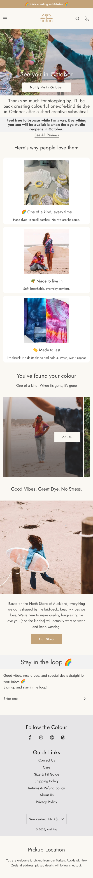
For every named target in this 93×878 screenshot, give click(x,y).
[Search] (77, 19)
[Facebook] (30, 737)
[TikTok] (63, 737)
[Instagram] (41, 737)
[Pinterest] (52, 737)
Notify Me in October (46, 87)
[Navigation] (5, 19)
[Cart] (87, 19)
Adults (67, 437)
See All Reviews (47, 135)
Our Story (46, 639)
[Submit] (85, 699)
